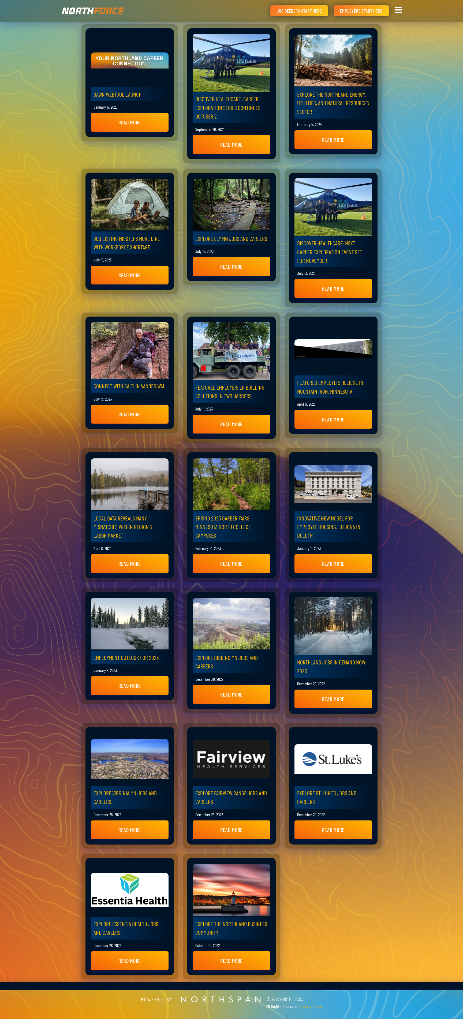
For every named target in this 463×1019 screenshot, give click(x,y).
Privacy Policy (310, 1006)
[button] (130, 122)
